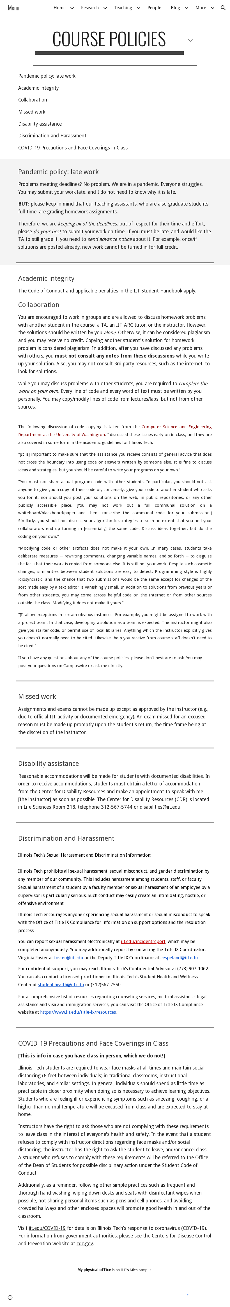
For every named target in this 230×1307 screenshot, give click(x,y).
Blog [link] (175, 7)
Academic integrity (38, 88)
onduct (57, 291)
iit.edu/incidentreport (143, 941)
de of (40, 291)
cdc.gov (85, 1243)
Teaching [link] (123, 7)
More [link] (201, 7)
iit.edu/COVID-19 (47, 1228)
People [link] (154, 7)
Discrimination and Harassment (52, 136)
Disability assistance (40, 124)
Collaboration (32, 100)
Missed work (31, 112)
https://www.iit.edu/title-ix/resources (78, 1012)
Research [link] (90, 7)
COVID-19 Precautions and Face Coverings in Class (73, 148)
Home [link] (60, 7)
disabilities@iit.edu (160, 807)
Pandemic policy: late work (46, 76)
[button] (223, 8)
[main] (115, 41)
